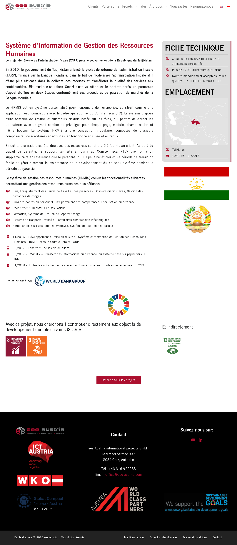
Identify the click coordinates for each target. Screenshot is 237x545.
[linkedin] (200, 440)
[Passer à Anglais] (221, 6)
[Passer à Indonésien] (228, 6)
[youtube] (193, 440)
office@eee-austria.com (123, 474)
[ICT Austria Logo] (40, 442)
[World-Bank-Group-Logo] (60, 277)
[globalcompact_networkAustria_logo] (40, 493)
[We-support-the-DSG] (196, 495)
